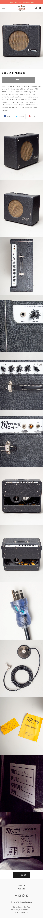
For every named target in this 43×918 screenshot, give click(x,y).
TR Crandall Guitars (24, 902)
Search (21, 885)
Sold (19, 79)
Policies (21, 889)
